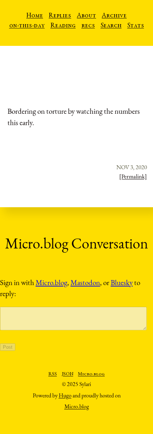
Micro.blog (51, 282)
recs (88, 26)
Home (34, 16)
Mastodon (85, 282)
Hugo (65, 395)
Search (111, 26)
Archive (114, 16)
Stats (135, 26)
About (86, 16)
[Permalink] (133, 176)
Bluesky (122, 282)
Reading (63, 26)
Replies (60, 16)
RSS (52, 374)
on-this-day (27, 26)
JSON (67, 374)
